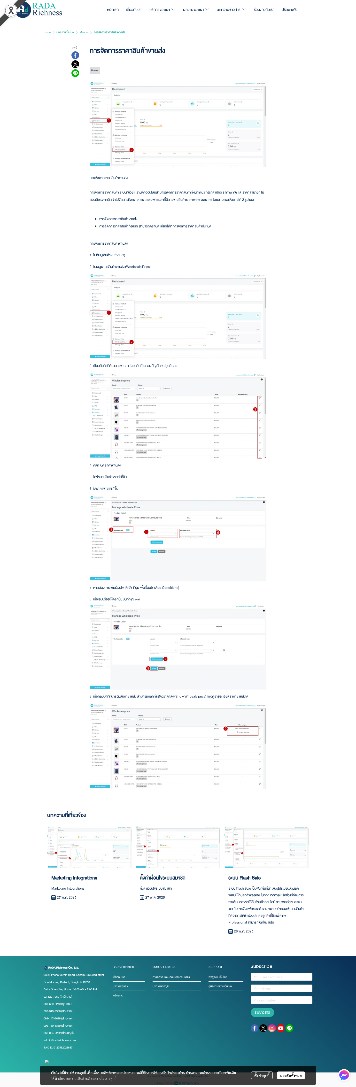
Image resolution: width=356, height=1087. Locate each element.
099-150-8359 (52, 1025)
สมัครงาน (118, 995)
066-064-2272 (52, 1033)
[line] (289, 1028)
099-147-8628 (52, 1018)
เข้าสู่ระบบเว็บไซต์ (218, 977)
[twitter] (263, 1028)
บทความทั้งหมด (65, 32)
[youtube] (281, 1028)
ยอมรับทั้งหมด (291, 1075)
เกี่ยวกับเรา (119, 977)
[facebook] (254, 1028)
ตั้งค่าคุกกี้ (262, 1075)
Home (47, 32)
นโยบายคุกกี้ (107, 1078)
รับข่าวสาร (262, 1012)
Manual (84, 32)
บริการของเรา (120, 986)
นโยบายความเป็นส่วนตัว (75, 1078)
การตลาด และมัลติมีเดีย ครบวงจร (171, 977)
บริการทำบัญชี (161, 986)
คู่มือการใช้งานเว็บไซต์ (220, 986)
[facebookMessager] (344, 1075)
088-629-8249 (52, 1004)
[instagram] (272, 1028)
